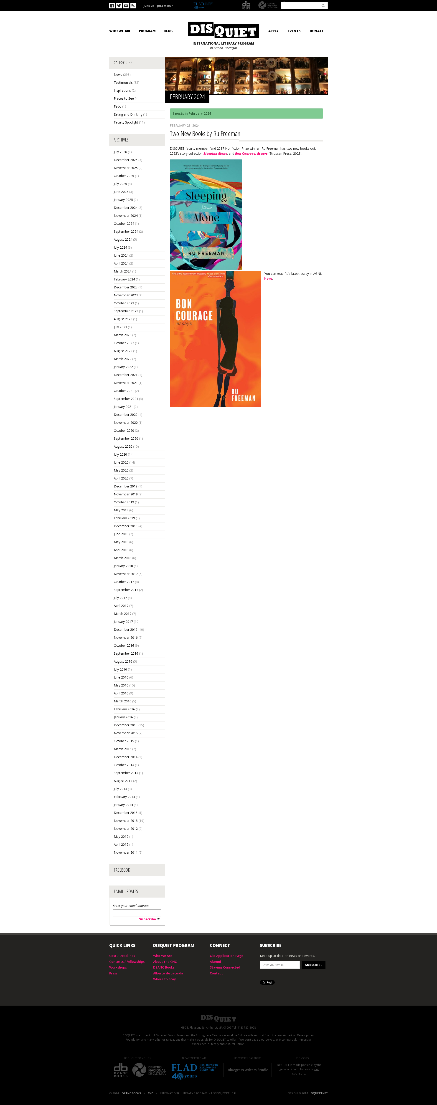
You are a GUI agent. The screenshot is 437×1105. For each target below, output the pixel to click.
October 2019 (124, 502)
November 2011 (126, 852)
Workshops (118, 967)
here (268, 278)
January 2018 (123, 566)
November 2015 (126, 733)
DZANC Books (164, 967)
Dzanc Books (246, 5)
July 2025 (120, 184)
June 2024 (121, 255)
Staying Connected (225, 967)
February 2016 (124, 709)
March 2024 (122, 271)
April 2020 (121, 478)
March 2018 (122, 558)
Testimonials (123, 82)
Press (113, 973)
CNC (268, 5)
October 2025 (124, 176)
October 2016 (124, 645)
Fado (117, 106)
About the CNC (165, 961)
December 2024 (125, 207)
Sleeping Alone (215, 153)
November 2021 (126, 383)
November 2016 (126, 637)
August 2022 (123, 351)
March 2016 (122, 701)
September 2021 (126, 398)
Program (147, 31)
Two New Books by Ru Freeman (205, 133)
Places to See (124, 98)
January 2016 (123, 717)
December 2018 (125, 526)
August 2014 (123, 781)
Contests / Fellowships (127, 961)
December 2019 (125, 486)
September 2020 (126, 438)
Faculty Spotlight (126, 122)
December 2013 (125, 812)
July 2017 (120, 597)
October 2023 (124, 303)
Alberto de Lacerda (168, 973)
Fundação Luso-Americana (214, 6)
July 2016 (120, 669)
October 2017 (124, 582)
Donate (317, 31)
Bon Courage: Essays (251, 153)
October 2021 (124, 391)
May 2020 (121, 470)
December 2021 (125, 375)
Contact (216, 973)
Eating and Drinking (128, 114)
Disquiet (218, 1018)
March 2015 (122, 749)
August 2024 (123, 239)
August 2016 (123, 661)
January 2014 (123, 804)
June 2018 (121, 534)
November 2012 (126, 828)
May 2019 (121, 510)
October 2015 (124, 741)
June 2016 (121, 677)
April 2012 (121, 844)
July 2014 (120, 789)
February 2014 (124, 797)
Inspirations (122, 90)
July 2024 (120, 247)
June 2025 (121, 191)
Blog (168, 31)
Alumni (215, 961)
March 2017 (122, 613)
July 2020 (120, 454)
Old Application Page (226, 956)
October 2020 (124, 430)
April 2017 (121, 605)
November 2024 (126, 215)
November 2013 (126, 820)
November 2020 (126, 422)
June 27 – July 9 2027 (158, 6)
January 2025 (123, 199)
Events (294, 31)
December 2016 (125, 629)
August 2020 (123, 446)
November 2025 (126, 168)
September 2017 (126, 590)
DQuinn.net (319, 1093)
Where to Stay (164, 979)
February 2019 (124, 518)
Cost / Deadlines (122, 956)
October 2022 (124, 343)
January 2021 (123, 406)
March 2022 (122, 359)
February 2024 (124, 279)
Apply (273, 31)
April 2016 (121, 693)
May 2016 (121, 685)
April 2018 (121, 550)
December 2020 (125, 414)
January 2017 (123, 621)
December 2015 (125, 725)
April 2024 (121, 263)
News (118, 74)
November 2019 (126, 494)
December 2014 (125, 757)
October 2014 (124, 765)
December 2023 (125, 287)
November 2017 (126, 574)
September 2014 (126, 773)
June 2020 (121, 462)
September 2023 (126, 311)
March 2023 (122, 335)
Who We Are (120, 31)
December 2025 (125, 160)
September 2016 (126, 653)
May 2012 (121, 836)
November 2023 (126, 295)
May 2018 (121, 542)
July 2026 (120, 152)
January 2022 (123, 367)
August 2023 (123, 319)
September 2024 (126, 231)
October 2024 (124, 223)
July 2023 (120, 327)
